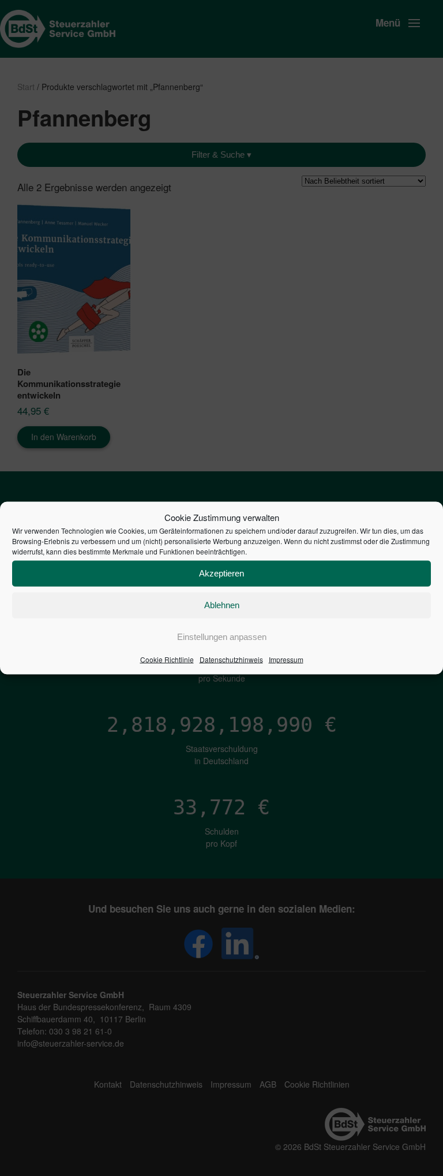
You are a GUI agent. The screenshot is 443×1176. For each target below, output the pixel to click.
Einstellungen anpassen (221, 637)
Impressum (286, 659)
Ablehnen (221, 605)
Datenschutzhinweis (231, 659)
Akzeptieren (221, 573)
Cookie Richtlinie (167, 659)
